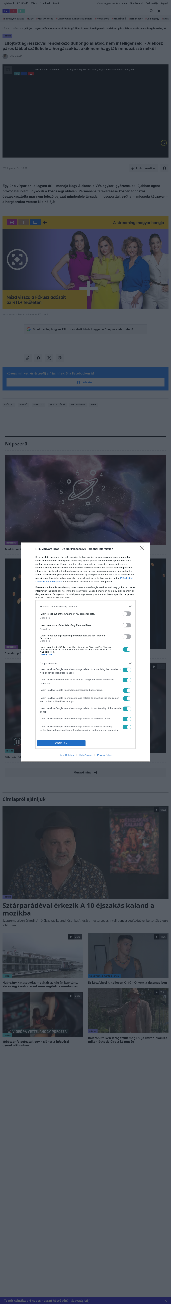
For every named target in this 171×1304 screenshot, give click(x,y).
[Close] (143, 549)
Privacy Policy (104, 755)
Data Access (85, 755)
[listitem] (85, 606)
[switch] (127, 613)
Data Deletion (66, 755)
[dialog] (85, 652)
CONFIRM (61, 743)
